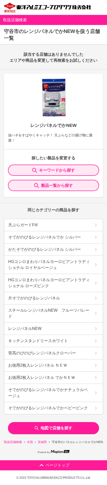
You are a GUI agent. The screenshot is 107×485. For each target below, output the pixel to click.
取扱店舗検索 (13, 442)
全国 (30, 442)
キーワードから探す (57, 170)
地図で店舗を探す (56, 428)
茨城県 (42, 442)
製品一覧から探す (57, 185)
